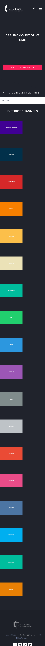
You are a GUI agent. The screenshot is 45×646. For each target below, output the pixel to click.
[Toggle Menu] (40, 8)
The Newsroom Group (27, 635)
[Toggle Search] (34, 8)
